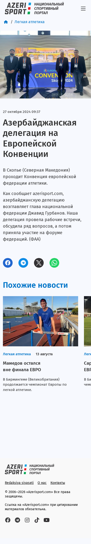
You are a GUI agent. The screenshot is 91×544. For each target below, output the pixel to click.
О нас (42, 483)
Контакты (57, 483)
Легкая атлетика (30, 22)
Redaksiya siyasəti (19, 483)
